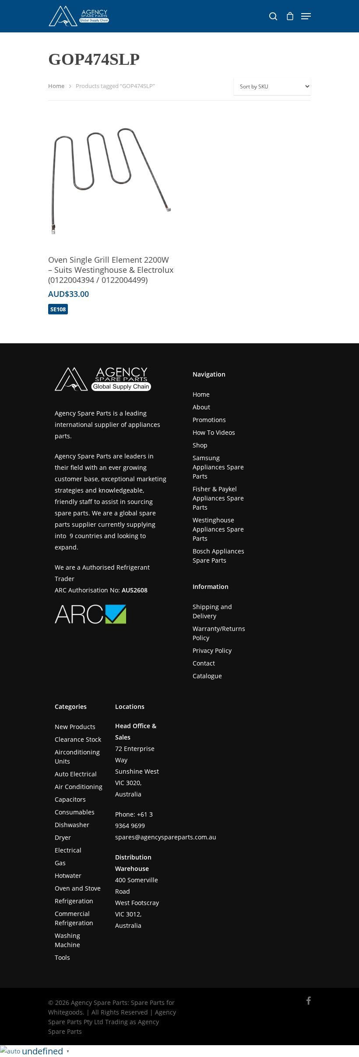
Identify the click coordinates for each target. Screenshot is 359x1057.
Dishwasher (72, 825)
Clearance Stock (78, 739)
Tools (62, 957)
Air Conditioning (78, 786)
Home (56, 86)
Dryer (63, 837)
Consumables (75, 812)
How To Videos (214, 432)
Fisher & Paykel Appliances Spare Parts (218, 498)
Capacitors (70, 799)
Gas (60, 863)
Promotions (209, 420)
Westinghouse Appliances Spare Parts (218, 529)
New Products (75, 726)
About (201, 407)
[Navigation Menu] (306, 16)
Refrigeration (74, 901)
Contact (204, 663)
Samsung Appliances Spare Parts (218, 467)
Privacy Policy (212, 650)
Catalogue (207, 676)
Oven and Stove (78, 888)
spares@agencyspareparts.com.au (165, 837)
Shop (200, 445)
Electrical (68, 850)
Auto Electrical (76, 774)
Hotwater (68, 875)
